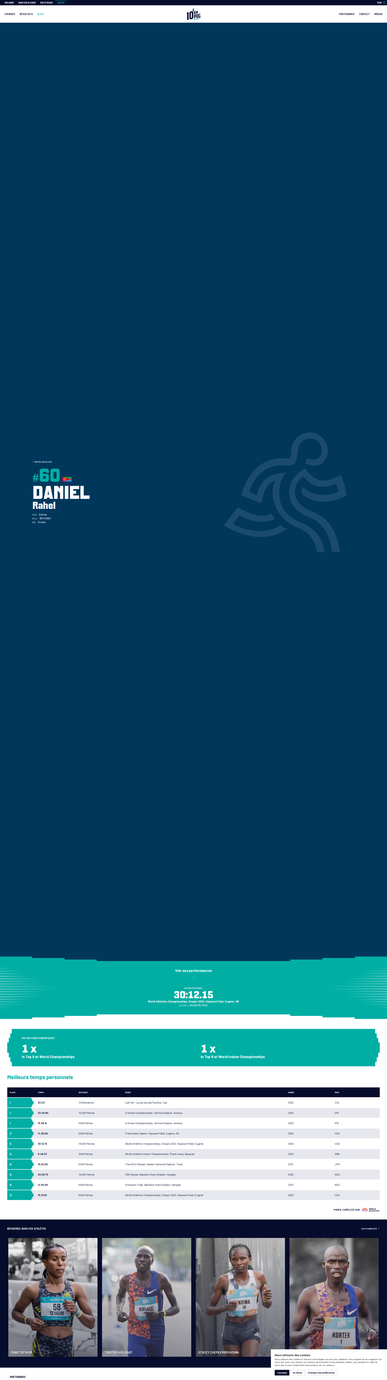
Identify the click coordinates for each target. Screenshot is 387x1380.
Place (12, 1092)
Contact (364, 14)
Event (128, 1092)
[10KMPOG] (193, 13)
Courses (10, 14)
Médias (378, 14)
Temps (41, 1092)
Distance (83, 1092)
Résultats (26, 14)
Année (291, 1092)
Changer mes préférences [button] (321, 1372)
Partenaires (347, 14)
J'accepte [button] (282, 1372)
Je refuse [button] (297, 1372)
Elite (40, 14)
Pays (337, 1092)
